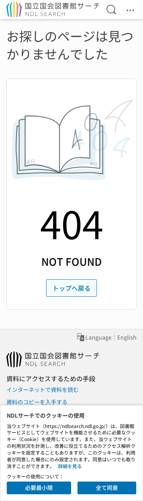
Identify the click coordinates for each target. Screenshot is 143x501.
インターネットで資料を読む (42, 390)
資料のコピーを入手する (37, 402)
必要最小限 (39, 487)
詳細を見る (70, 466)
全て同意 (107, 487)
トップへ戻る (71, 288)
